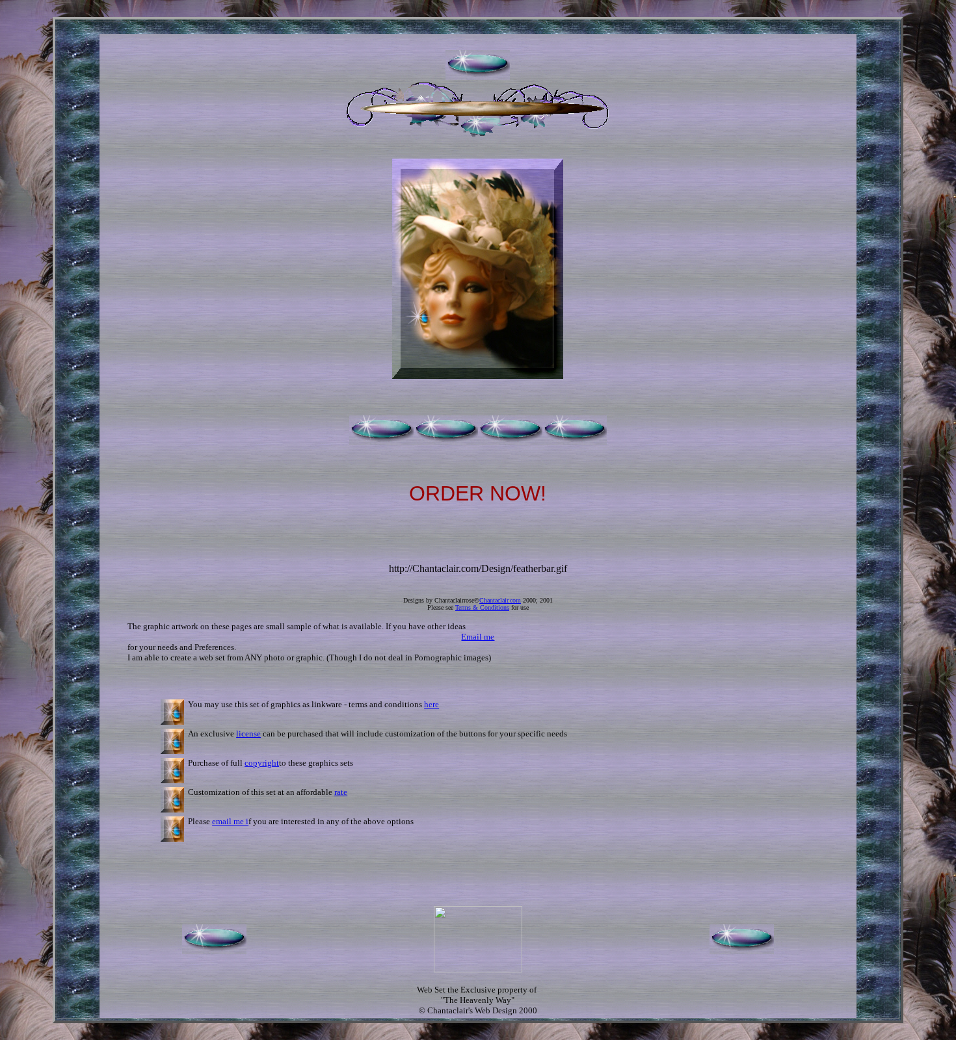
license (248, 733)
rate (340, 792)
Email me (477, 637)
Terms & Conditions (482, 607)
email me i (230, 821)
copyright (262, 763)
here (431, 704)
